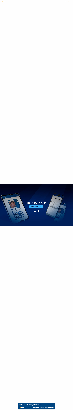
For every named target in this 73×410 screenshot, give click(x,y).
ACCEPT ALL (51, 407)
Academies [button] (26, 1)
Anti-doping (9, 1)
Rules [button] (32, 1)
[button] (66, 1)
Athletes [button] (30, 1)
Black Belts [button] (18, 1)
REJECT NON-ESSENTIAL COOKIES (44, 407)
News (35, 1)
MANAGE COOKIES (36, 407)
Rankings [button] (22, 1)
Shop (38, 1)
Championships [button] (13, 1)
